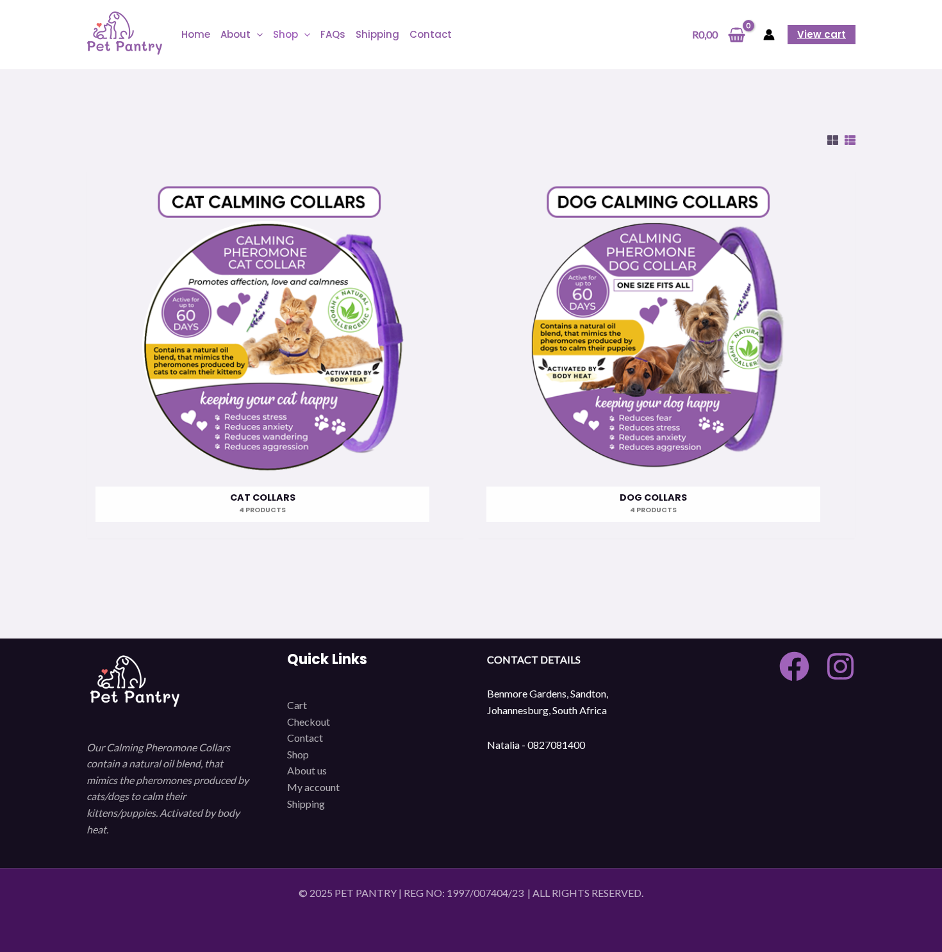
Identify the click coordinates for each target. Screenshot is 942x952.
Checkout (308, 721)
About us (307, 770)
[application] (257, 34)
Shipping (306, 804)
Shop (298, 754)
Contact (305, 737)
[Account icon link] (769, 34)
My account (313, 787)
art (300, 705)
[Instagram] (840, 666)
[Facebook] (794, 666)
